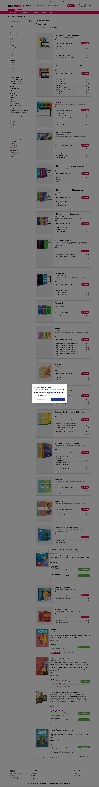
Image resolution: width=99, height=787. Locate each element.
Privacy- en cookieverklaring (40, 395)
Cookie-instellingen (41, 399)
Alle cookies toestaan (58, 399)
